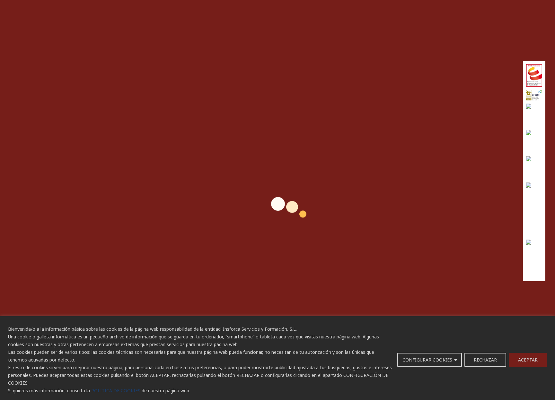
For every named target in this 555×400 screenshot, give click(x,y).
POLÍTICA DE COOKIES (115, 390)
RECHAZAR (485, 360)
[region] (277, 358)
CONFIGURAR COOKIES (427, 360)
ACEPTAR (528, 360)
